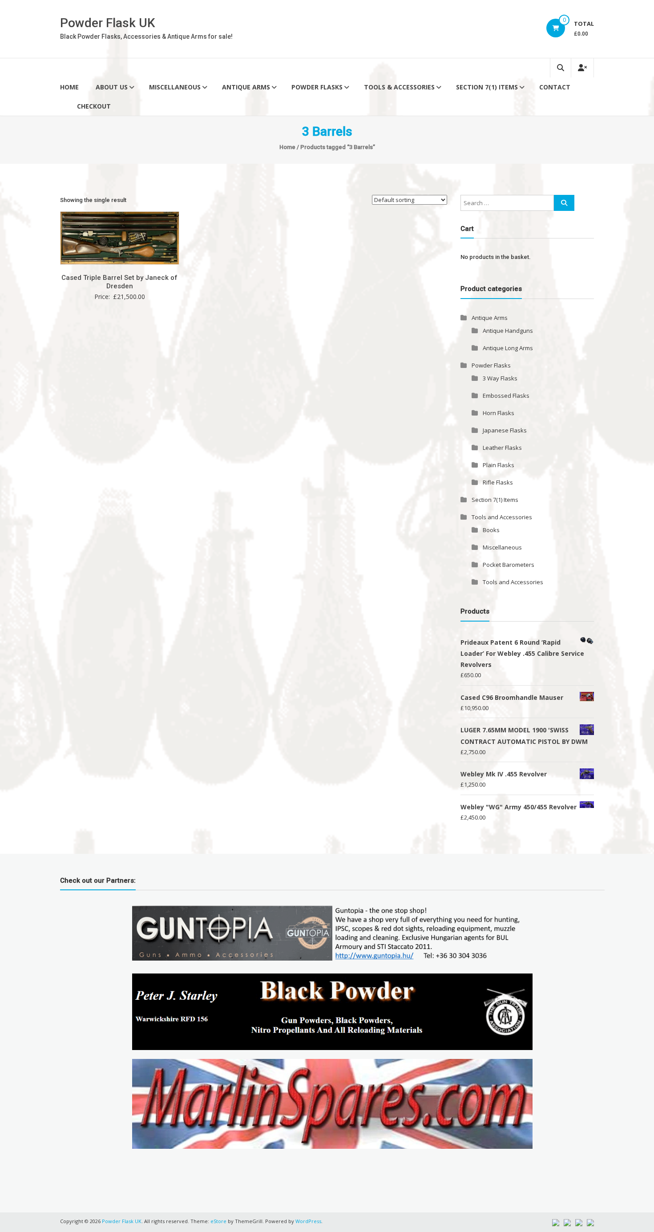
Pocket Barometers (508, 565)
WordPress (308, 1221)
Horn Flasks (498, 413)
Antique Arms (246, 87)
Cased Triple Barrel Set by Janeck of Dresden (119, 282)
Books (491, 530)
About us (112, 87)
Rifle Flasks (498, 482)
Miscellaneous (175, 87)
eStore (218, 1221)
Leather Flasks (502, 448)
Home (69, 87)
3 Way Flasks (500, 378)
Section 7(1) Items (487, 87)
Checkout (94, 106)
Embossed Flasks (506, 396)
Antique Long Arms (508, 348)
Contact (554, 87)
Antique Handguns (508, 331)
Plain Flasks (498, 465)
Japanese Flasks (505, 430)
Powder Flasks (317, 87)
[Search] (564, 203)
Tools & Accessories (399, 87)
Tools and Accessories (502, 517)
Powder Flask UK (107, 23)
